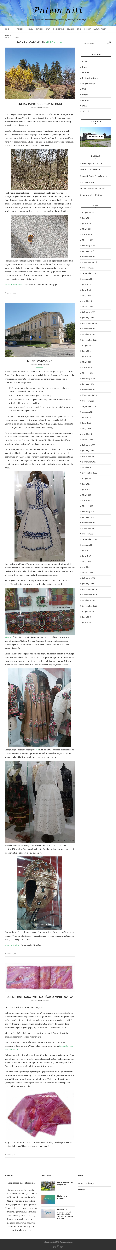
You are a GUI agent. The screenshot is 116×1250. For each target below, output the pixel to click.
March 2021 (87, 572)
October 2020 (88, 600)
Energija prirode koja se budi (39, 104)
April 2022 (87, 500)
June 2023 (86, 422)
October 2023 (88, 400)
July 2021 (86, 550)
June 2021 (86, 556)
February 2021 (88, 578)
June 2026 (86, 223)
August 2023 (88, 411)
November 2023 (89, 395)
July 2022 (86, 483)
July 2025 (86, 284)
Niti (12, 29)
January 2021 (88, 583)
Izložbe (70, 29)
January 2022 (88, 517)
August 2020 (88, 611)
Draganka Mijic (43, 107)
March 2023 (87, 439)
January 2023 (88, 450)
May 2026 (86, 229)
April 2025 (87, 301)
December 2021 (89, 522)
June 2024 (86, 356)
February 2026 (88, 245)
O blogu (81, 1189)
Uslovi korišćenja (86, 1183)
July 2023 (86, 417)
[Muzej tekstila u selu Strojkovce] (48, 1186)
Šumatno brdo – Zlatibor (91, 195)
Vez (37, 749)
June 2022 (86, 489)
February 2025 (88, 312)
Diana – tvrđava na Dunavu (92, 188)
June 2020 (86, 622)
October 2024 (88, 334)
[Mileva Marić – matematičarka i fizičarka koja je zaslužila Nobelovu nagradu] (48, 1213)
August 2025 (88, 278)
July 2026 (86, 217)
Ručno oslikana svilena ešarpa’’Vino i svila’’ (39, 997)
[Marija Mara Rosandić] (48, 1199)
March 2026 (87, 240)
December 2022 (89, 456)
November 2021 (89, 528)
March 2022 (87, 506)
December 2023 (89, 389)
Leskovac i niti (87, 182)
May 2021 (86, 561)
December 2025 (89, 256)
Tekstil (20, 29)
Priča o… (30, 29)
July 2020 (86, 616)
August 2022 (88, 478)
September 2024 (89, 339)
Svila (48, 29)
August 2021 (88, 544)
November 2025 (89, 262)
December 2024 (89, 323)
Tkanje (8, 637)
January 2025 (88, 317)
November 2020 (89, 594)
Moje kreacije (58, 29)
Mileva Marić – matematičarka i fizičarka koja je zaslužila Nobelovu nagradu (65, 1214)
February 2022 (88, 511)
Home (7, 29)
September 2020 (89, 605)
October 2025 (88, 267)
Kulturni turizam (100, 29)
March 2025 (87, 306)
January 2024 (88, 384)
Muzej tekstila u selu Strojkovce (65, 1184)
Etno (79, 29)
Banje (7, 35)
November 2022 (89, 461)
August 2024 (88, 345)
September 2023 (89, 406)
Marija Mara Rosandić (90, 169)
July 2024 (86, 350)
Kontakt (87, 29)
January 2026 (88, 251)
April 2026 (87, 234)
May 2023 (86, 428)
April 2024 (87, 367)
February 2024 (88, 378)
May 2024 (86, 362)
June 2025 (86, 290)
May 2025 (86, 295)
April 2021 (87, 567)
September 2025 (89, 273)
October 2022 (88, 467)
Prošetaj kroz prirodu (14, 284)
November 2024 (89, 328)
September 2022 (89, 472)
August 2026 (88, 212)
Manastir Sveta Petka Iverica (93, 176)
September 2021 (89, 539)
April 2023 (87, 434)
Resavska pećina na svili (91, 163)
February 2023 (88, 445)
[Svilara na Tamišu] (95, 137)
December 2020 (89, 589)
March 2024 (87, 373)
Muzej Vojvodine (39, 361)
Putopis (39, 29)
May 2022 (86, 495)
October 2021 (88, 533)
